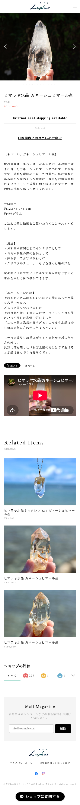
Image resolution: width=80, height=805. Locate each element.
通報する (30, 366)
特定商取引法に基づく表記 (55, 763)
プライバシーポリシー (22, 763)
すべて (12, 675)
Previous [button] (6, 46)
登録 (63, 728)
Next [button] (73, 46)
